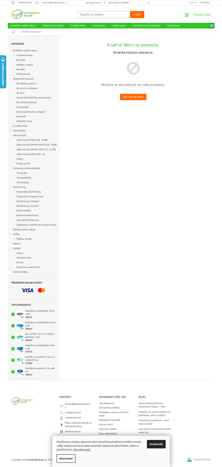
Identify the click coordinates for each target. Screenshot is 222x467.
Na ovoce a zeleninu (26, 88)
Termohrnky (19, 130)
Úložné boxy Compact (27, 201)
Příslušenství (23, 74)
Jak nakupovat (93, 2)
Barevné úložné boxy (27, 215)
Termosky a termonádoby (26, 168)
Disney (20, 262)
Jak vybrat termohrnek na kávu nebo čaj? (155, 430)
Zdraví (19, 253)
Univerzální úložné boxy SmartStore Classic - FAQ (152, 405)
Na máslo (21, 116)
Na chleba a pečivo (26, 83)
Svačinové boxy (24, 55)
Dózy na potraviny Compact (30, 112)
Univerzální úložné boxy (28, 192)
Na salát (20, 69)
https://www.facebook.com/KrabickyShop (78, 424)
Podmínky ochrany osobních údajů (113, 414)
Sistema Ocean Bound (28, 267)
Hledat (137, 14)
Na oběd (20, 60)
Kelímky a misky (24, 65)
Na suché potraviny (26, 102)
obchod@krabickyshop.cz (78, 405)
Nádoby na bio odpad (24, 229)
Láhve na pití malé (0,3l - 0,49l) (31, 140)
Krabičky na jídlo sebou (25, 50)
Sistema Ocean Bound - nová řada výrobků (154, 422)
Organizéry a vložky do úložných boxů (36, 225)
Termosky (21, 173)
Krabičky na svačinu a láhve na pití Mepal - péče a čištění (154, 413)
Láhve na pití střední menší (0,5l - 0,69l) (36, 145)
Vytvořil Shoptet (202, 460)
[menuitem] (23, 25)
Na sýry (20, 93)
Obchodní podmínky (119, 2)
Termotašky (22, 182)
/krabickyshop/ (73, 431)
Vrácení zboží (106, 424)
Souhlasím (156, 444)
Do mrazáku (22, 107)
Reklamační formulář (109, 420)
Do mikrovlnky (20, 126)
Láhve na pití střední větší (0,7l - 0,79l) (36, 149)
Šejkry (19, 159)
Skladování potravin (23, 79)
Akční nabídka (20, 272)
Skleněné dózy (24, 121)
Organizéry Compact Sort (29, 196)
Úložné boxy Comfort (27, 206)
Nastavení (65, 458)
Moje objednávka (108, 433)
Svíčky (16, 234)
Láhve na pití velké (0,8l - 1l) (30, 154)
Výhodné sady (23, 258)
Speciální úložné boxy (27, 220)
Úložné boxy (19, 187)
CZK (191, 2)
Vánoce (17, 243)
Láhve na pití (19, 135)
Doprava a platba (108, 429)
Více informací (81, 450)
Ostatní (17, 248)
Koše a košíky (23, 210)
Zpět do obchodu (133, 96)
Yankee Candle (24, 239)
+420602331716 (73, 412)
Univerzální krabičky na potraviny (33, 97)
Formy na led (23, 163)
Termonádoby (23, 178)
